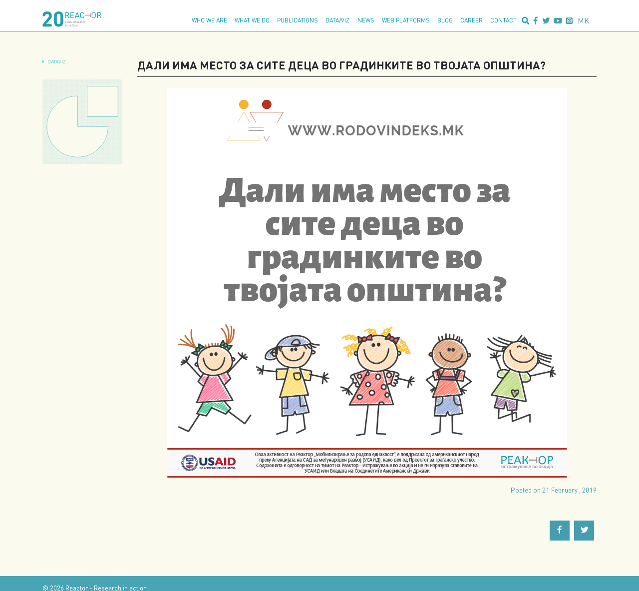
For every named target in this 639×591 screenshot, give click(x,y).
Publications (297, 20)
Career (471, 20)
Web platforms (406, 20)
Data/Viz (337, 20)
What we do (252, 20)
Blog (445, 20)
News (365, 20)
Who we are (209, 20)
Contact (503, 20)
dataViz (56, 61)
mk (583, 20)
